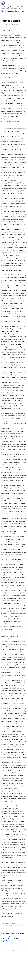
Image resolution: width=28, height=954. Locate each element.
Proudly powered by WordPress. (17, 950)
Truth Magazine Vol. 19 (17, 925)
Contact (18, 11)
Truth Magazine (7, 7)
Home (3, 11)
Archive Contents (7, 925)
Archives (10, 11)
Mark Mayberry (6, 24)
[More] (23, 11)
